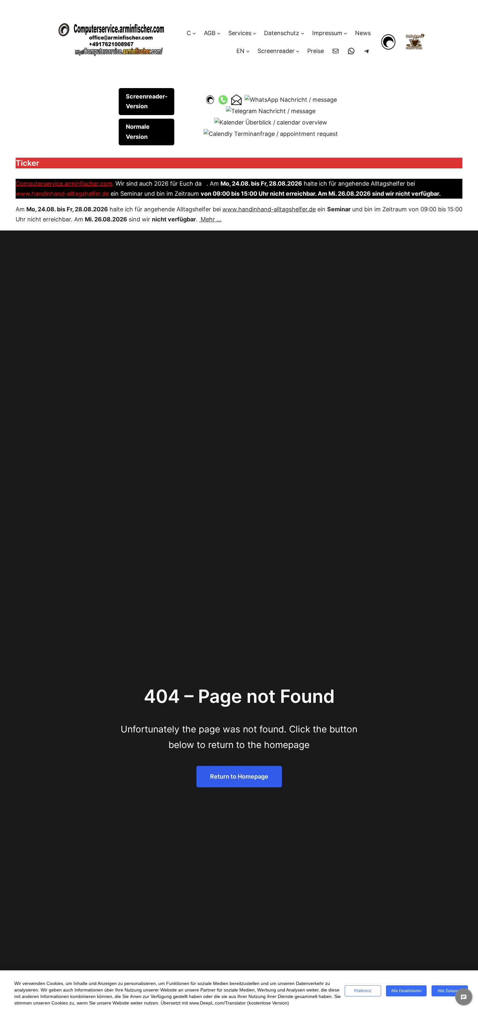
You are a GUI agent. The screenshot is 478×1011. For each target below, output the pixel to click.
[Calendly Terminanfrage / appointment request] (271, 133)
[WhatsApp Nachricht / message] (291, 99)
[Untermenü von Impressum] (345, 33)
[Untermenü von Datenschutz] (302, 33)
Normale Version (138, 131)
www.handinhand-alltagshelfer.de (269, 209)
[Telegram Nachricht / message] (270, 111)
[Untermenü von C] (194, 33)
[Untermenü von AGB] (218, 33)
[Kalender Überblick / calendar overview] (271, 122)
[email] (236, 99)
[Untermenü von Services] (254, 33)
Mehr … (210, 219)
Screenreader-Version (146, 101)
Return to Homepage (239, 776)
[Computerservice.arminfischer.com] (210, 99)
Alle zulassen (450, 991)
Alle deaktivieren (406, 991)
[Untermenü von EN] (248, 51)
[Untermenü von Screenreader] (297, 51)
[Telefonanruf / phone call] (223, 99)
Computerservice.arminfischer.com (64, 183)
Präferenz (362, 991)
